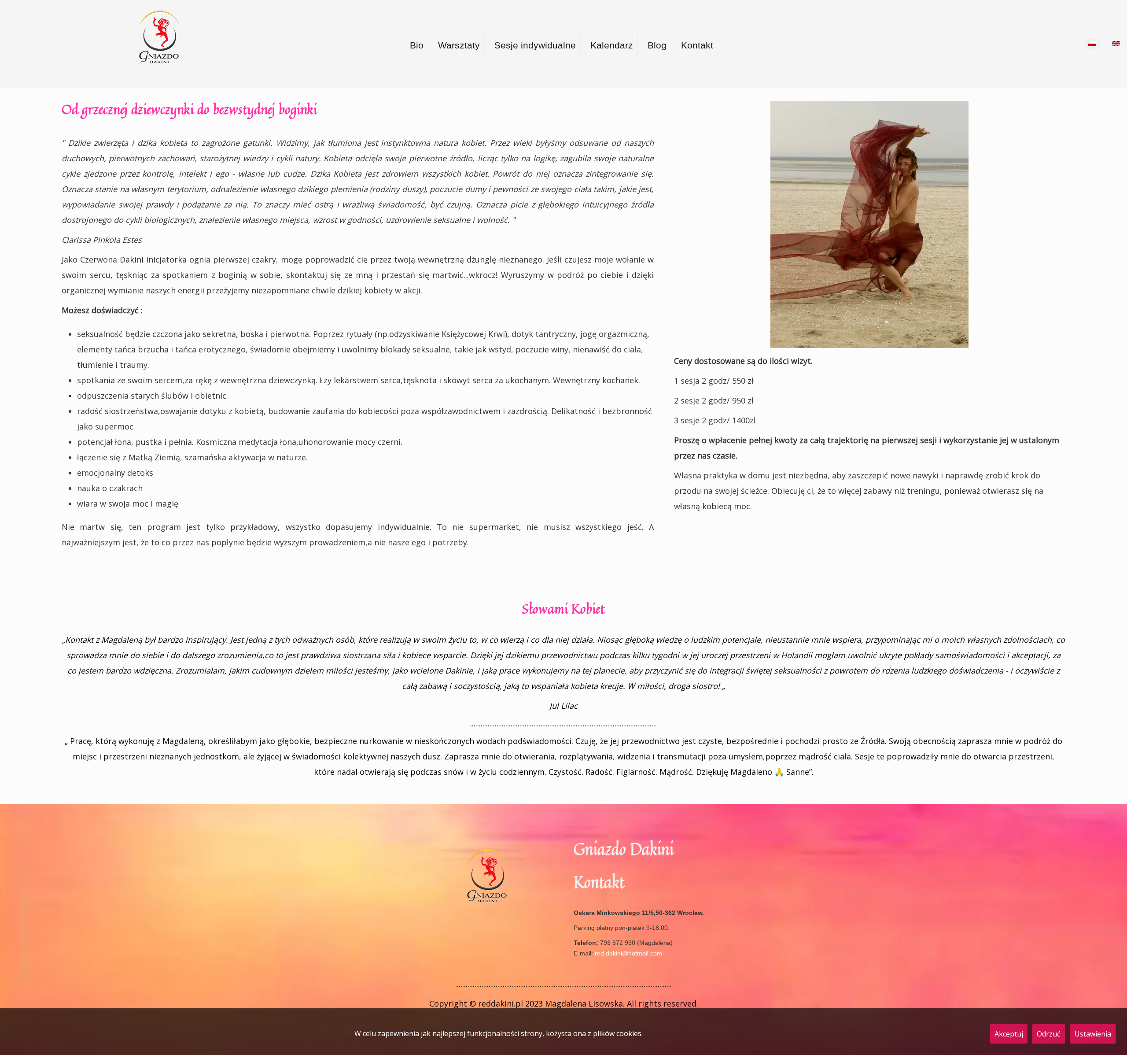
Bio (417, 45)
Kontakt (697, 45)
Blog (657, 45)
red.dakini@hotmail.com (628, 953)
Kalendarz (611, 45)
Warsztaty (459, 45)
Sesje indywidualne (535, 45)
